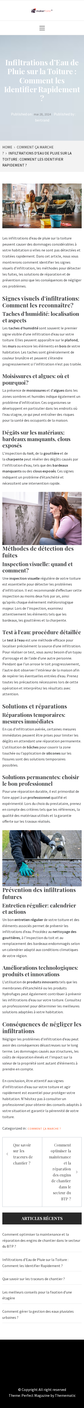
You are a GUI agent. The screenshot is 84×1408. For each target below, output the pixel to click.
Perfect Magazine (35, 1395)
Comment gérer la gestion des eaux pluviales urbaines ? (38, 1314)
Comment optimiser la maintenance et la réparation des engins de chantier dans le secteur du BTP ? (60, 1172)
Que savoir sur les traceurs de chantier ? (23, 1154)
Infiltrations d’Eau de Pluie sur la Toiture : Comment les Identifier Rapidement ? (35, 1262)
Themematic (65, 1395)
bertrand (42, 120)
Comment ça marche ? (44, 1128)
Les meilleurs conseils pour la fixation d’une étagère (37, 1295)
